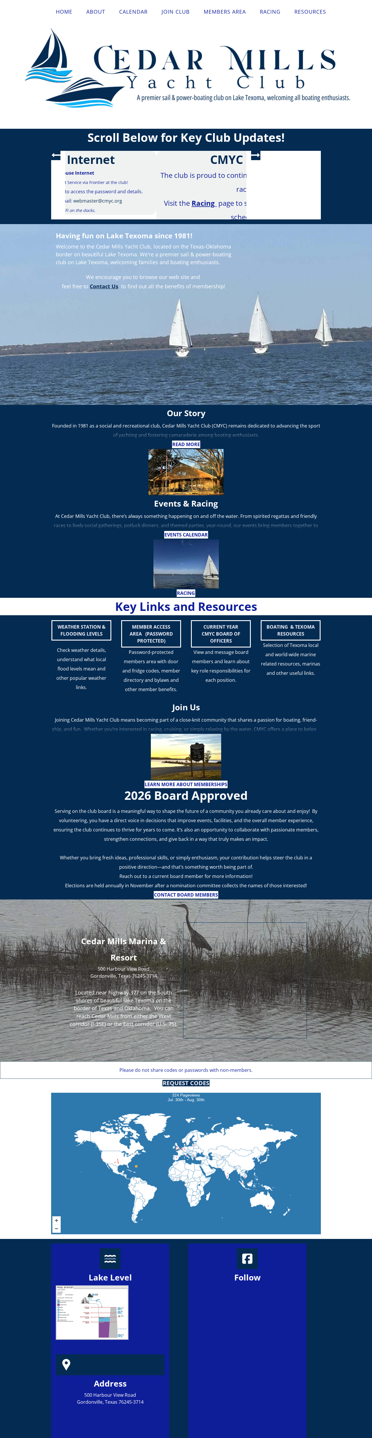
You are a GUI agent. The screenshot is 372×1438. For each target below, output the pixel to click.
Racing (270, 11)
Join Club (176, 11)
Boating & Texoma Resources (291, 659)
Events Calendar (186, 564)
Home (64, 11)
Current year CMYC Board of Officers (221, 662)
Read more (186, 473)
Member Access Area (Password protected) (151, 662)
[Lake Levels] (92, 1341)
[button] (55, 155)
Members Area (225, 11)
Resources (310, 11)
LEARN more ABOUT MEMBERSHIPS (186, 813)
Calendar (133, 11)
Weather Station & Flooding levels (81, 659)
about (95, 11)
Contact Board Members (186, 923)
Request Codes (186, 1112)
